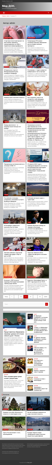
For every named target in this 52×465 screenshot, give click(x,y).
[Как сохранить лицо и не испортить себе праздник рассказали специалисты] (37, 89)
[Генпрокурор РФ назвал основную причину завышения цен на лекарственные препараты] (37, 32)
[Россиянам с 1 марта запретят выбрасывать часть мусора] (37, 61)
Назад (6, 296)
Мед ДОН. (8, 6)
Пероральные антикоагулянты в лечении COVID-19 (14, 165)
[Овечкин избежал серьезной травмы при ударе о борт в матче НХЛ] (14, 244)
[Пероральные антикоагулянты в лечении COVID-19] (14, 155)
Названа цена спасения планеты (14, 97)
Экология (6, 66)
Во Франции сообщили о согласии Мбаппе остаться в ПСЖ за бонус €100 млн (41, 319)
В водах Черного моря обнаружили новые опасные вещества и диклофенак (36, 434)
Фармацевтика (8, 37)
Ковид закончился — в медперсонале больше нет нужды (12, 126)
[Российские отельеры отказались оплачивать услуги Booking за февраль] (14, 189)
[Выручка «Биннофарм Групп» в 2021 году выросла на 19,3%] (37, 271)
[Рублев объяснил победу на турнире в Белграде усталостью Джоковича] (37, 217)
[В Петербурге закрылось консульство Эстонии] (14, 217)
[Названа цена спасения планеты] (14, 89)
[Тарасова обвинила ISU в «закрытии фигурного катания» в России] (37, 244)
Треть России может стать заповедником (11, 433)
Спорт (29, 222)
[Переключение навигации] (4, 12)
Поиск (46, 304)
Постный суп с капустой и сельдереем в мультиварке (38, 363)
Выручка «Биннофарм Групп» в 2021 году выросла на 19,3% (37, 281)
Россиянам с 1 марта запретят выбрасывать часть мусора (37, 71)
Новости (30, 94)
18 (39, 296)
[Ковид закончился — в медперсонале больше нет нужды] (14, 116)
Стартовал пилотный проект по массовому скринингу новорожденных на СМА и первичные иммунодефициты (14, 43)
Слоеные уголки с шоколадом (39, 379)
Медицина (30, 121)
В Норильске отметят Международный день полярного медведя (11, 71)
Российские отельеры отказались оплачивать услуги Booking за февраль (14, 199)
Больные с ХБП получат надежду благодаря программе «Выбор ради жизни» (14, 281)
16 (30, 296)
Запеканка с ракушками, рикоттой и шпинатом (40, 388)
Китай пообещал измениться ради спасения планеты (36, 413)
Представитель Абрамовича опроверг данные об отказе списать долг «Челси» (14, 334)
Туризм (6, 194)
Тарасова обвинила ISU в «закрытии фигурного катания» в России (37, 254)
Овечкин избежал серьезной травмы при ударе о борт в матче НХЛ (13, 254)
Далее (45, 296)
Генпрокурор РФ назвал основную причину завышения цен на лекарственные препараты (37, 43)
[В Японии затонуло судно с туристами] (37, 189)
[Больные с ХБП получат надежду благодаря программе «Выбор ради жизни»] (14, 271)
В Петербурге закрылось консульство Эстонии (12, 226)
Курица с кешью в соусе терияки (39, 371)
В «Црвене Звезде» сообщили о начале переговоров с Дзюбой (40, 340)
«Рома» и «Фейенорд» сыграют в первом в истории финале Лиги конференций (41, 330)
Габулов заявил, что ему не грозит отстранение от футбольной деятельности (40, 351)
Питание (6, 374)
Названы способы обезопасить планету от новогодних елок (13, 413)
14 (20, 296)
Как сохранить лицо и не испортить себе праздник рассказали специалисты (35, 99)
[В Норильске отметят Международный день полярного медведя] (14, 61)
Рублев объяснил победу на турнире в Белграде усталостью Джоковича (36, 227)
